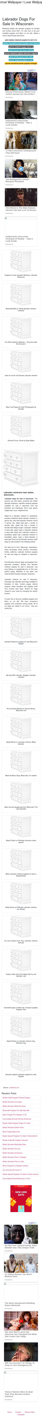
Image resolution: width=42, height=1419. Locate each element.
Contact (18, 1412)
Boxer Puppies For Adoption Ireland (15, 1166)
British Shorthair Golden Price (13, 1127)
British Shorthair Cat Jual (11, 1148)
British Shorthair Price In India (13, 1161)
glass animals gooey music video (21, 57)
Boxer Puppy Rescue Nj (11, 1131)
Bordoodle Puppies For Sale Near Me (16, 1110)
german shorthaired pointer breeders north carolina (21, 43)
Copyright (21, 1414)
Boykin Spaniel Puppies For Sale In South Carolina (21, 1174)
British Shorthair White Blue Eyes (14, 1144)
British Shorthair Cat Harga (12, 1102)
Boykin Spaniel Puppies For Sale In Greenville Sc (20, 1136)
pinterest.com (14, 1087)
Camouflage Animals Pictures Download (17, 1119)
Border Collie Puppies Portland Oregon (16, 1097)
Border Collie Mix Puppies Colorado (15, 1140)
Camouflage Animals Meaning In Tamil (16, 1178)
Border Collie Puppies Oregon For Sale (16, 1123)
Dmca (10, 1412)
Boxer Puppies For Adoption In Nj (14, 1114)
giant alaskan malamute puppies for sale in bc (21, 40)
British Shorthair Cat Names (12, 1153)
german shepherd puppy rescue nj (21, 47)
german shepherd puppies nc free (21, 60)
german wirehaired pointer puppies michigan (21, 63)
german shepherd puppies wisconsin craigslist (21, 53)
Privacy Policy (29, 1412)
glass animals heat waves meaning (21, 50)
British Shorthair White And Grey (14, 1106)
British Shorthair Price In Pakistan (14, 1157)
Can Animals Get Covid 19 (12, 1170)
